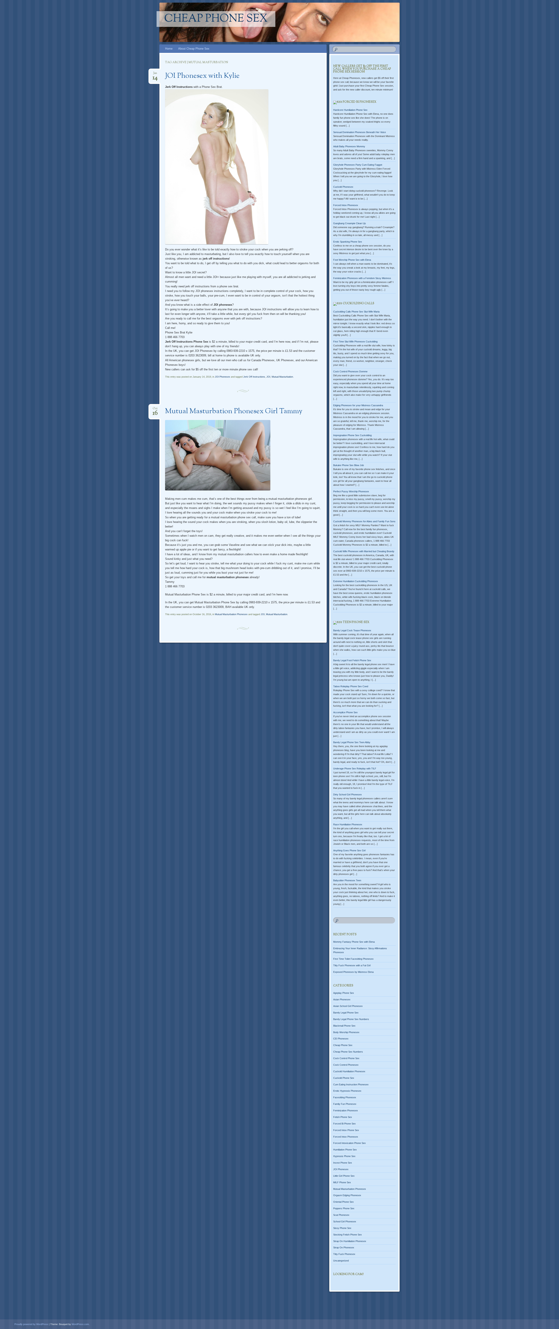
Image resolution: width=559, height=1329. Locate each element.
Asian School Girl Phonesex (348, 1006)
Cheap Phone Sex (216, 19)
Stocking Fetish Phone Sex (347, 1234)
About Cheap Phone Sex (193, 48)
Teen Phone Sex (356, 622)
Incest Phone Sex (342, 1162)
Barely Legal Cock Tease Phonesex (352, 630)
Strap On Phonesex (343, 1247)
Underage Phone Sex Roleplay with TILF (354, 768)
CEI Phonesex (341, 1038)
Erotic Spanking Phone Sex (347, 241)
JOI (268, 376)
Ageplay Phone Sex (343, 993)
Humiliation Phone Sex (345, 1149)
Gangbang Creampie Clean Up (349, 223)
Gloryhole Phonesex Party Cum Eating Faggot (357, 164)
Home (169, 48)
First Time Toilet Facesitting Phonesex (353, 959)
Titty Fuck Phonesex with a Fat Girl (352, 965)
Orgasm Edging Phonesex (347, 1195)
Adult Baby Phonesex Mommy (349, 146)
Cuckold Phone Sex (343, 1078)
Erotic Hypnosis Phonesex (347, 1091)
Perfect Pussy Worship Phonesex (351, 491)
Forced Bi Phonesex (359, 102)
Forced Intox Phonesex (345, 205)
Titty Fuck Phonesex (344, 1254)
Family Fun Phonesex (344, 1104)
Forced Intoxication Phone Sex (349, 1143)
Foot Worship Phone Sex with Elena (352, 260)
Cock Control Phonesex (346, 1065)
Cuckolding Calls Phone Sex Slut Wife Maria (356, 311)
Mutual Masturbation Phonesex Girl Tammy (233, 411)
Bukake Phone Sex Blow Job (348, 465)
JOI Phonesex (222, 376)
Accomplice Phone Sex (345, 712)
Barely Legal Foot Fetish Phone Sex (352, 660)
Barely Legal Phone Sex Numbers (351, 1019)
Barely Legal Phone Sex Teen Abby (351, 742)
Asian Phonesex (341, 999)
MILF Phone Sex (342, 1182)
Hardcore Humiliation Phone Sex (350, 110)
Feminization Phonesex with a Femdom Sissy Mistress (362, 278)
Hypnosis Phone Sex (344, 1156)
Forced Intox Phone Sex (346, 1130)
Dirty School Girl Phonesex (347, 794)
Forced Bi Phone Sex (344, 1123)
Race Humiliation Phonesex (347, 824)
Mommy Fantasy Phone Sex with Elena (354, 941)
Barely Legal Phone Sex (346, 1012)
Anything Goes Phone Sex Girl (349, 850)
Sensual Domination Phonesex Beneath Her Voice (359, 132)
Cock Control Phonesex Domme (350, 371)
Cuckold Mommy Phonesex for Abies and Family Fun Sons (364, 521)
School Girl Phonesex (344, 1221)
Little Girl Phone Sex (344, 1176)
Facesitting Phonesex (344, 1097)
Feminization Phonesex (345, 1110)
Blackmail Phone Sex (344, 1025)
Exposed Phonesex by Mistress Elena (353, 972)
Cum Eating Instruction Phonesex (351, 1084)
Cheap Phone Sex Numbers (348, 1051)
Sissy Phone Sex (342, 1228)
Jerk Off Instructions (254, 376)
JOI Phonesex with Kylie (202, 76)
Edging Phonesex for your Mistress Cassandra (358, 405)
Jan (155, 74)
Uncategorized (341, 1260)
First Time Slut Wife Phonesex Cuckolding (355, 341)
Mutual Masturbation (282, 376)
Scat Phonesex (341, 1215)
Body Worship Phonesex (346, 1032)
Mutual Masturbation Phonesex (231, 614)
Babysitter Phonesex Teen (347, 880)
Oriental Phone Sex (343, 1202)
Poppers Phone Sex (343, 1208)
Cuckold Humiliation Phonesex (349, 1071)
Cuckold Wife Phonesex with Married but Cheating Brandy (363, 551)
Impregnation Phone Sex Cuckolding (352, 435)
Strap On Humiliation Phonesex (349, 1241)
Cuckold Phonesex (343, 187)
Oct (155, 410)
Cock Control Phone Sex (346, 1058)
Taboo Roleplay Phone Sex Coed (350, 686)
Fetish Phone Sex (342, 1117)
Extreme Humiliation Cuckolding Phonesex (355, 581)
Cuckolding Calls (358, 303)
